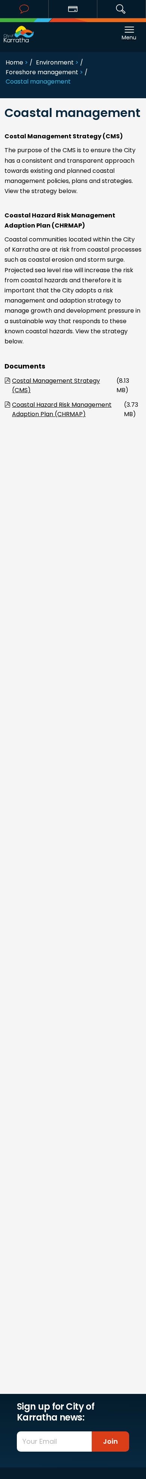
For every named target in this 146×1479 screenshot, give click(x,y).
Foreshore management (42, 72)
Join (110, 1441)
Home (14, 62)
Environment (55, 62)
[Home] (18, 30)
